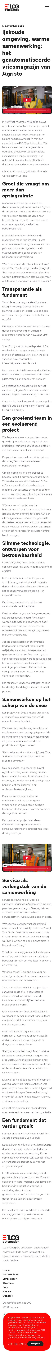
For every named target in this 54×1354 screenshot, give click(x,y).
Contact (8, 1295)
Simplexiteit (10, 1278)
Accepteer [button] (35, 1344)
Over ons (8, 1283)
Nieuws (7, 1291)
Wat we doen (10, 1274)
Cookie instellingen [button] (17, 1344)
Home (6, 1270)
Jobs (5, 1287)
